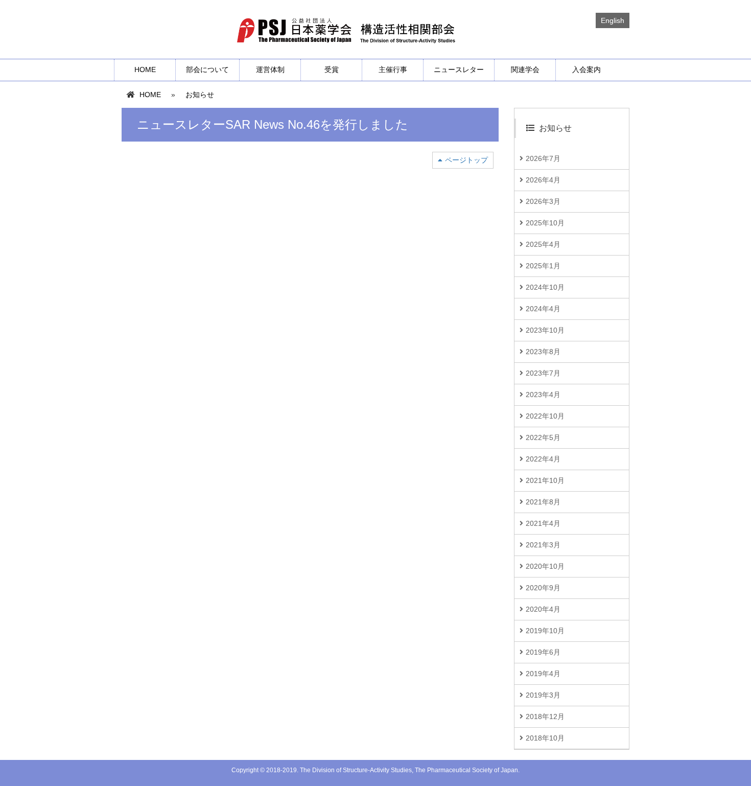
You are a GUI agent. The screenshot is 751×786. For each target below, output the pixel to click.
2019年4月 (543, 673)
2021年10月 (545, 480)
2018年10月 (545, 738)
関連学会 (525, 69)
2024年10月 (545, 287)
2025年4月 (543, 244)
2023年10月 (545, 330)
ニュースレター (459, 69)
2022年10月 (545, 416)
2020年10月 (545, 566)
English (612, 20)
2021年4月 (543, 523)
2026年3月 (543, 201)
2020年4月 (543, 609)
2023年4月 (543, 394)
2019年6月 (543, 652)
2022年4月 (543, 459)
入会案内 (586, 69)
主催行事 (393, 69)
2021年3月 (543, 545)
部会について (207, 69)
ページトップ (466, 160)
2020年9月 (543, 588)
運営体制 (270, 69)
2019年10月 (545, 631)
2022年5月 (543, 437)
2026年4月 (543, 180)
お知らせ (199, 94)
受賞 (331, 69)
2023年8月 (543, 352)
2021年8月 (543, 502)
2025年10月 (545, 223)
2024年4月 (543, 309)
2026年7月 (543, 158)
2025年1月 (543, 266)
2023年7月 (543, 373)
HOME (145, 69)
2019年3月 (543, 695)
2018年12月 (545, 716)
